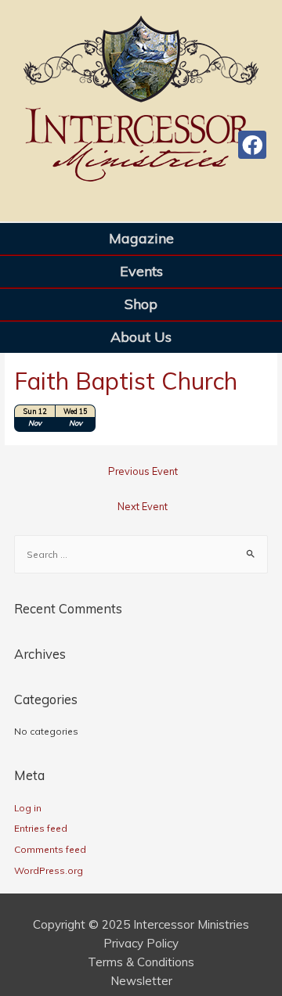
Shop (141, 304)
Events (141, 271)
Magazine (141, 238)
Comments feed (50, 849)
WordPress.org (48, 870)
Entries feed (40, 828)
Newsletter (141, 980)
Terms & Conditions (141, 962)
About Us (141, 337)
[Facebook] (252, 145)
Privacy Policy (141, 943)
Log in (28, 808)
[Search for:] (141, 554)
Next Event (143, 506)
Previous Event (143, 471)
